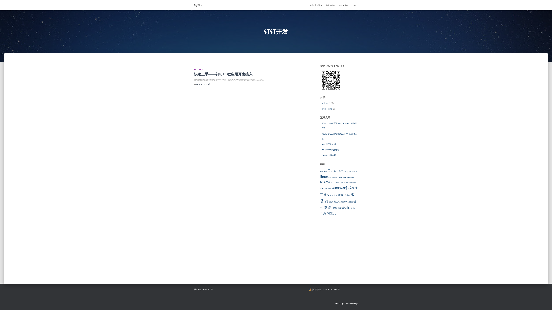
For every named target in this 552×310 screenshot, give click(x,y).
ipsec (349, 171)
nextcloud (342, 177)
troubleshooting (349, 182)
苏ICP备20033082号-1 (204, 289)
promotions (327, 109)
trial (342, 182)
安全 (329, 195)
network (334, 177)
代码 (349, 187)
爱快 (346, 201)
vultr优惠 (343, 5)
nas (329, 177)
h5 (345, 171)
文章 (354, 5)
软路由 (344, 207)
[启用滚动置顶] (546, 304)
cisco (335, 171)
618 (321, 171)
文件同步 (346, 195)
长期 (323, 213)
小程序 (334, 195)
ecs (341, 171)
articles (198, 69)
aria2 (325, 171)
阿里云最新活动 (316, 5)
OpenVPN (350, 177)
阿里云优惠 (330, 5)
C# (329, 171)
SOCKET (337, 182)
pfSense (325, 182)
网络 (328, 207)
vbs (326, 188)
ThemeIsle (349, 303)
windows (338, 188)
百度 (351, 202)
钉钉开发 (352, 208)
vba (322, 188)
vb (356, 182)
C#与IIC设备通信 (329, 155)
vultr (329, 188)
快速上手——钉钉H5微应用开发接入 (223, 74)
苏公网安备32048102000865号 (325, 289)
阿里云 (331, 213)
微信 (340, 194)
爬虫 (342, 202)
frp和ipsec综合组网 (330, 150)
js (353, 171)
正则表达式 (334, 201)
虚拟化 (336, 208)
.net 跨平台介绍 (329, 144)
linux (324, 177)
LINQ (356, 171)
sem (331, 182)
